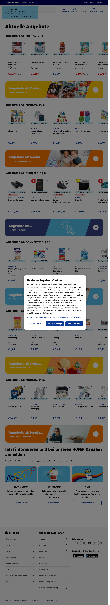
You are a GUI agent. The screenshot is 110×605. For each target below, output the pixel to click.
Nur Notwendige (55, 323)
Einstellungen (35, 323)
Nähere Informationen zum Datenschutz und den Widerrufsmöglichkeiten (54, 317)
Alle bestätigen (74, 323)
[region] (55, 302)
